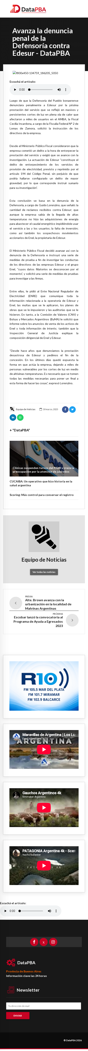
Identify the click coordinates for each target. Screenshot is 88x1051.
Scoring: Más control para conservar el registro (42, 495)
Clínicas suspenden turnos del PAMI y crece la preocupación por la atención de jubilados (43, 469)
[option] (44, 73)
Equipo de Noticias (25, 409)
